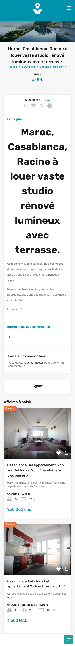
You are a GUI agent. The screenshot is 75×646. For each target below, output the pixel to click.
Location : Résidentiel (53, 66)
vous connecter (33, 362)
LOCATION (28, 66)
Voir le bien (37, 448)
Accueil (12, 66)
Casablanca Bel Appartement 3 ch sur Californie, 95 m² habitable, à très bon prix (35, 470)
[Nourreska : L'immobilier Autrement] (37, 12)
